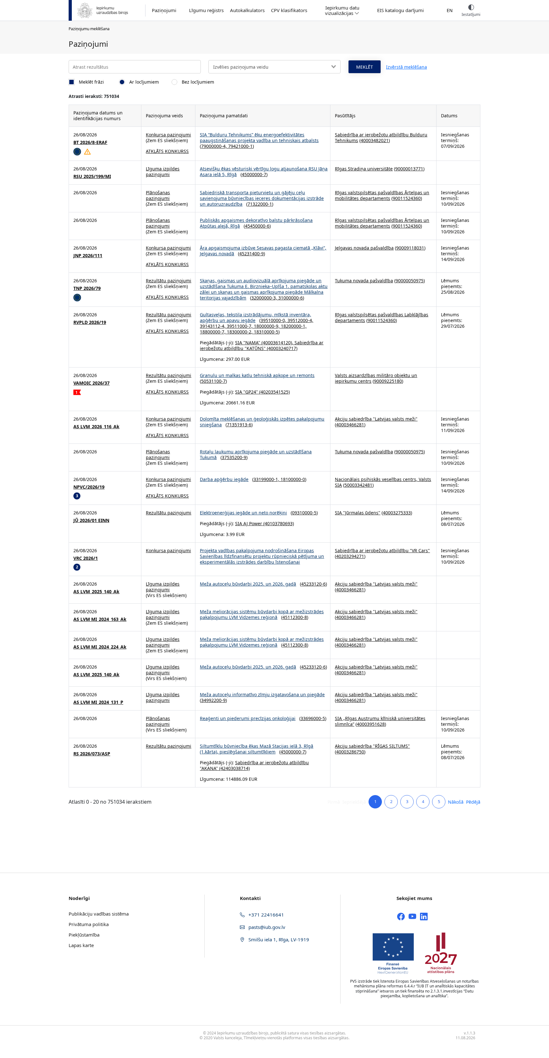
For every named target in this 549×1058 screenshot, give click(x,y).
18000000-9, (267, 326)
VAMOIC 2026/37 (91, 383)
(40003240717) (281, 348)
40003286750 (350, 752)
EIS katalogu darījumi (400, 10)
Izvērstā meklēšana (406, 67)
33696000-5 (313, 718)
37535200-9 (234, 457)
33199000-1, (267, 479)
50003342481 (358, 485)
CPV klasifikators (289, 10)
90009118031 (410, 248)
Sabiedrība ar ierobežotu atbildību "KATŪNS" (261, 345)
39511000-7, (240, 326)
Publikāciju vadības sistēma (99, 914)
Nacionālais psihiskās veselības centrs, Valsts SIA (383, 482)
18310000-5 (266, 332)
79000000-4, (214, 146)
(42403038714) (234, 768)
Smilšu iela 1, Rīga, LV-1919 (278, 939)
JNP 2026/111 (87, 255)
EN (450, 10)
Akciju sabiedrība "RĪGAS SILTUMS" (372, 746)
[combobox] (274, 66)
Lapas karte (81, 945)
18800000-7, (213, 332)
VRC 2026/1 (85, 558)
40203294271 (350, 556)
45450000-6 (257, 226)
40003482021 (375, 140)
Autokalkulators (247, 10)
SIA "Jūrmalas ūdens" (357, 513)
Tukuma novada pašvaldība (364, 281)
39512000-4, (300, 320)
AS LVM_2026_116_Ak (96, 426)
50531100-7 (213, 381)
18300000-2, (240, 332)
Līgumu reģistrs (206, 10)
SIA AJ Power (248, 523)
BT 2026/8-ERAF (90, 142)
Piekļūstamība (84, 935)
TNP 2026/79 (87, 288)
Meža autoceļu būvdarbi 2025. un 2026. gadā (248, 584)
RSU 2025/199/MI (92, 176)
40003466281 (350, 425)
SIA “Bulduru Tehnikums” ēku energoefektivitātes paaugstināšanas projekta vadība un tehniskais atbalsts (259, 137)
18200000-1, (294, 326)
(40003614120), (277, 343)
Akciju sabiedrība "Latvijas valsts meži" (376, 419)
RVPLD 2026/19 (89, 322)
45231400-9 (251, 254)
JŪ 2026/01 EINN (91, 520)
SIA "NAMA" (247, 343)
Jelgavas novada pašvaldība (364, 248)
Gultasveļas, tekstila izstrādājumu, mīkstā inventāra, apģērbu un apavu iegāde (255, 317)
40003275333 (397, 513)
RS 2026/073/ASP (91, 754)
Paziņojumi (164, 10)
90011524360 (407, 198)
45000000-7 (254, 174)
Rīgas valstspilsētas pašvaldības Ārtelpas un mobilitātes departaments (382, 195)
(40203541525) (274, 392)
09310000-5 (304, 513)
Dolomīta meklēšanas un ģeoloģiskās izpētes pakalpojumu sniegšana (262, 422)
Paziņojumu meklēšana (89, 28)
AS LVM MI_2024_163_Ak (99, 619)
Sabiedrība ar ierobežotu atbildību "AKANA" (254, 765)
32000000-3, (264, 298)
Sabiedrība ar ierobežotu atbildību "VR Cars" (382, 550)
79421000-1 (240, 146)
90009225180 (388, 381)
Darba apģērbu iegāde (224, 479)
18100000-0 (293, 479)
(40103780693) (278, 523)
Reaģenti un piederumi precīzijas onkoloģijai (247, 718)
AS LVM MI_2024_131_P (98, 702)
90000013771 (409, 169)
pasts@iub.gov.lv (266, 927)
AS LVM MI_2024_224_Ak (99, 647)
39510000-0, (274, 320)
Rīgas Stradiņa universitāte (364, 169)
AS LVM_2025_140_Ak (96, 591)
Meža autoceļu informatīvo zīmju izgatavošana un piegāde (262, 694)
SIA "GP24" (246, 392)
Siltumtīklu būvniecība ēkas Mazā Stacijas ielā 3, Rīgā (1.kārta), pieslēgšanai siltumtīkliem (256, 749)
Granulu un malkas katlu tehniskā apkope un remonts (257, 375)
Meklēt (364, 67)
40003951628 (371, 724)
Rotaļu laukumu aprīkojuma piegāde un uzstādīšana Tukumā (256, 454)
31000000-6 (290, 298)
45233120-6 (313, 584)
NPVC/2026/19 (89, 487)
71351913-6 (239, 425)
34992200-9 (213, 700)
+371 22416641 (265, 914)
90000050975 (410, 281)
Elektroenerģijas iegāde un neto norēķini (243, 513)
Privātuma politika (89, 924)
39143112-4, (213, 326)
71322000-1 (259, 204)
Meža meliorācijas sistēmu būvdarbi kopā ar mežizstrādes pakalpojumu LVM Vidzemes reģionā (262, 614)
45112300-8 (294, 617)
